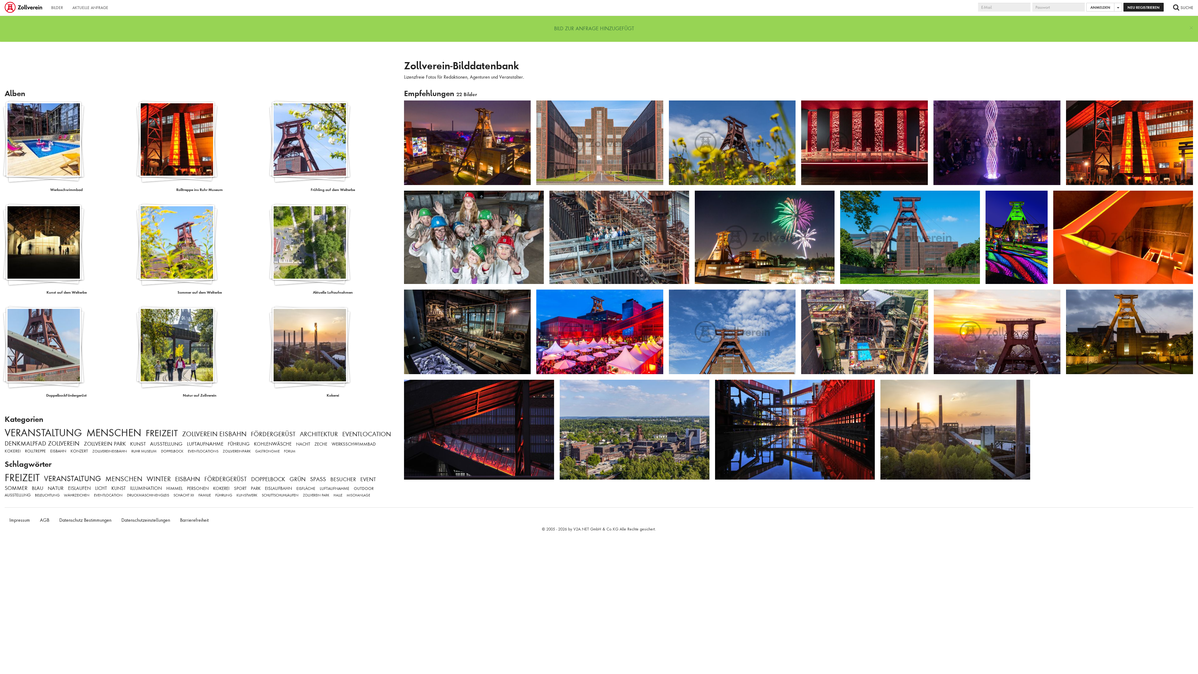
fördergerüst (273, 434)
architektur (319, 434)
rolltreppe (35, 451)
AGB (44, 520)
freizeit (162, 433)
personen (198, 488)
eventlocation (366, 434)
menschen (113, 433)
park (256, 488)
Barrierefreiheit (194, 520)
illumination (146, 488)
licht (101, 488)
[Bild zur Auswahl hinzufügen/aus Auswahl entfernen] (523, 108)
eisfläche (305, 488)
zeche (320, 444)
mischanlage (358, 495)
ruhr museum (144, 451)
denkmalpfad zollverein (42, 443)
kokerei (13, 451)
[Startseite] (24, 8)
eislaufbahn (278, 488)
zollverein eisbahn (214, 434)
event (368, 479)
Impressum (19, 520)
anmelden (1100, 7)
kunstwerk (246, 495)
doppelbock (172, 451)
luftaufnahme (205, 444)
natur (56, 488)
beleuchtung (47, 495)
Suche (1186, 7)
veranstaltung (43, 433)
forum (289, 451)
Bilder (57, 7)
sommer (16, 488)
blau (37, 488)
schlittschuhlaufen (280, 495)
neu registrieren (1143, 7)
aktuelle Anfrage (90, 7)
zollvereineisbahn (109, 451)
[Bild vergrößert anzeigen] (410, 107)
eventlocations (203, 451)
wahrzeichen (77, 495)
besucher (343, 479)
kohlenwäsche (273, 444)
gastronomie (267, 451)
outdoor (364, 488)
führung (239, 444)
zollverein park (105, 444)
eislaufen (79, 488)
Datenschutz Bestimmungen (85, 520)
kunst (138, 444)
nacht (303, 444)
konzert (79, 451)
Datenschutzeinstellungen (145, 520)
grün (298, 479)
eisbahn (58, 451)
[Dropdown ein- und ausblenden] (1118, 7)
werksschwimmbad (354, 444)
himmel (174, 488)
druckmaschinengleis (148, 495)
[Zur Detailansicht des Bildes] (467, 142)
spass (318, 479)
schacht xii (183, 495)
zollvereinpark (237, 451)
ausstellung (166, 444)
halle (338, 495)
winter (159, 479)
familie (204, 495)
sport (240, 488)
